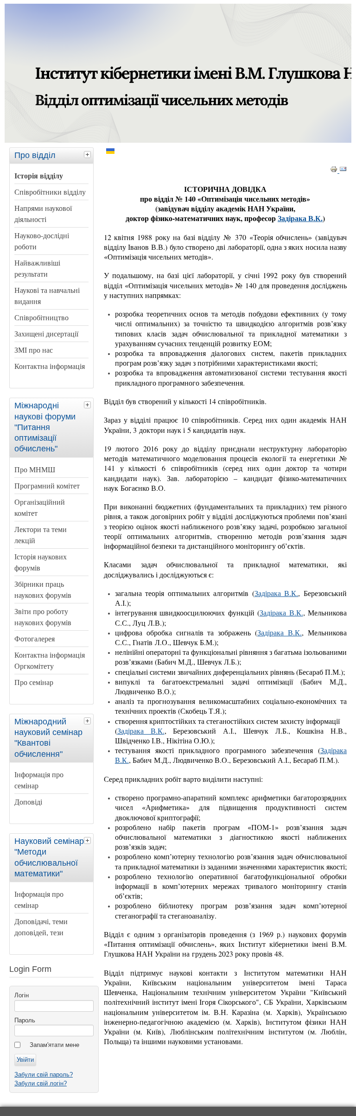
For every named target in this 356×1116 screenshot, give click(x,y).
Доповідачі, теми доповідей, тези (41, 926)
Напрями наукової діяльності (43, 213)
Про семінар (33, 682)
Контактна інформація (49, 366)
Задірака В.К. (300, 218)
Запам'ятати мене (54, 1044)
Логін (21, 995)
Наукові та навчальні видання (47, 295)
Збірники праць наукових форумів (42, 589)
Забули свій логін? (40, 1083)
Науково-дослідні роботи (41, 240)
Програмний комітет (47, 485)
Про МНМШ (34, 469)
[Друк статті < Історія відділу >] (334, 170)
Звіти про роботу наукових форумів (42, 616)
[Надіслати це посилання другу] (343, 170)
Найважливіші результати (37, 268)
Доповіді (28, 801)
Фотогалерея (34, 638)
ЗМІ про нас (33, 350)
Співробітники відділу (50, 192)
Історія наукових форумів (40, 562)
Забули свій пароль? (43, 1074)
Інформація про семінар (39, 779)
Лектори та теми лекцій (40, 534)
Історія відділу (38, 175)
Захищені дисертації (46, 333)
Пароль (24, 1020)
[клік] (88, 154)
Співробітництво (41, 317)
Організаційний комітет (39, 507)
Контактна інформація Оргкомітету (49, 660)
